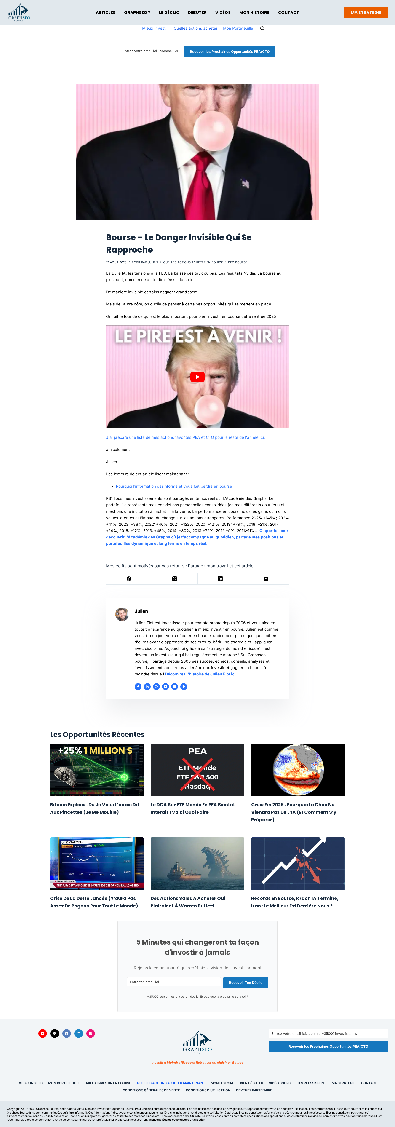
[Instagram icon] (174, 686)
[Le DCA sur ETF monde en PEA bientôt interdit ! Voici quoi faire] (197, 770)
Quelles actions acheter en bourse (193, 262)
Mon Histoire (254, 12)
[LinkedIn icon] (147, 686)
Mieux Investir (155, 28)
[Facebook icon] (138, 686)
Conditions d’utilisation (208, 1090)
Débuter (197, 12)
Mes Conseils (31, 1083)
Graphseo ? (137, 12)
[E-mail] (266, 579)
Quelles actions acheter (195, 28)
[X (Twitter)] (175, 579)
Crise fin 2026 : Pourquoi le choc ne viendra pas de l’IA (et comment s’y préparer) (293, 812)
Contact (288, 12)
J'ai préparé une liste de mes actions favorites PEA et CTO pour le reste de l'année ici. (185, 437)
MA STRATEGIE (366, 12)
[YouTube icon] (183, 686)
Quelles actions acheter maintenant (171, 1083)
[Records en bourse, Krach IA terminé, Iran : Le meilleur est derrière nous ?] (298, 863)
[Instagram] (90, 1033)
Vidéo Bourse (236, 262)
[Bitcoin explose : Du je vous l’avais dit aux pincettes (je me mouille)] (97, 770)
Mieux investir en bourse (108, 1083)
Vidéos (223, 12)
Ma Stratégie (343, 1083)
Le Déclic (169, 12)
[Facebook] (129, 579)
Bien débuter (251, 1083)
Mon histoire (222, 1083)
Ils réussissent (312, 1083)
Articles (105, 12)
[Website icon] (156, 686)
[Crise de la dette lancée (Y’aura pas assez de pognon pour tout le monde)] (97, 863)
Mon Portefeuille (238, 28)
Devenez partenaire (254, 1090)
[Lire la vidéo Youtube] (197, 376)
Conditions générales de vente (151, 1090)
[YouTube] (42, 1033)
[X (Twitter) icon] (165, 686)
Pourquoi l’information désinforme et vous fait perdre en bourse (174, 486)
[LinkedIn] (220, 579)
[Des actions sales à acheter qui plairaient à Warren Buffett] (197, 863)
